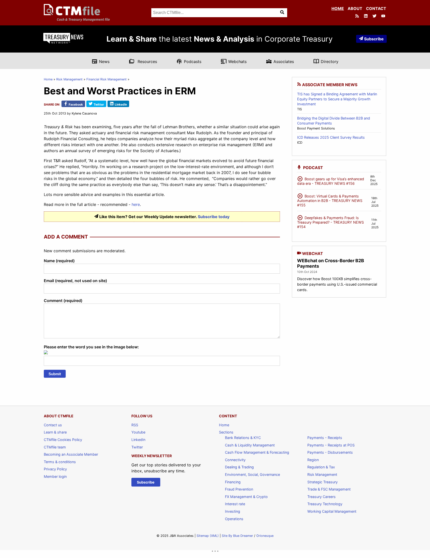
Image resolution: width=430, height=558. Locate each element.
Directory (325, 61)
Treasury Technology (324, 504)
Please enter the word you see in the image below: (91, 346)
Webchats (234, 61)
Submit (55, 374)
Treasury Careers (321, 497)
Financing (233, 482)
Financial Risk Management (106, 79)
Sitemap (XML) (208, 536)
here (136, 204)
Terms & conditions (60, 462)
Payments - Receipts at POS (331, 445)
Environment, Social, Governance (252, 474)
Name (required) (59, 260)
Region (313, 460)
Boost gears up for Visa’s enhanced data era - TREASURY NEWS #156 (330, 180)
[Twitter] (375, 16)
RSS (134, 425)
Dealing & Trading (239, 467)
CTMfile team (55, 447)
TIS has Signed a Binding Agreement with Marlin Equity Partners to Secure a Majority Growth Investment (337, 99)
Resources (143, 61)
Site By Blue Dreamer (237, 536)
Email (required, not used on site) (75, 280)
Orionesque (264, 536)
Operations (234, 519)
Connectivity (235, 460)
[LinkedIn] (366, 16)
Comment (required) (63, 300)
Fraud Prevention (239, 489)
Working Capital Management (331, 511)
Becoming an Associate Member (71, 454)
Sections (226, 432)
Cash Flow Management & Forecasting (257, 452)
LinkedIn (138, 439)
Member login (55, 476)
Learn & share (55, 432)
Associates (280, 61)
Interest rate (235, 504)
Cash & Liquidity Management (250, 445)
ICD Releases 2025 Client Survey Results (331, 137)
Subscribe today (213, 216)
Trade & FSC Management (329, 489)
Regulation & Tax (321, 467)
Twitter (137, 447)
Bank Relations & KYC (243, 437)
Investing (232, 511)
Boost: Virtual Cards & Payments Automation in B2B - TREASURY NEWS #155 (329, 199)
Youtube (138, 432)
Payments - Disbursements (330, 452)
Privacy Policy (55, 469)
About (355, 8)
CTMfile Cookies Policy (63, 439)
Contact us (53, 425)
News (100, 61)
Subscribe (374, 38)
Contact (376, 8)
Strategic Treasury (322, 482)
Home (337, 8)
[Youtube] (383, 16)
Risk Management (69, 79)
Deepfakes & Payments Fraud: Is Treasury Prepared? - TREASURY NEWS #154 (330, 221)
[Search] (282, 12)
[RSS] (357, 16)
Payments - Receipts (324, 437)
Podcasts (188, 61)
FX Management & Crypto (246, 497)
